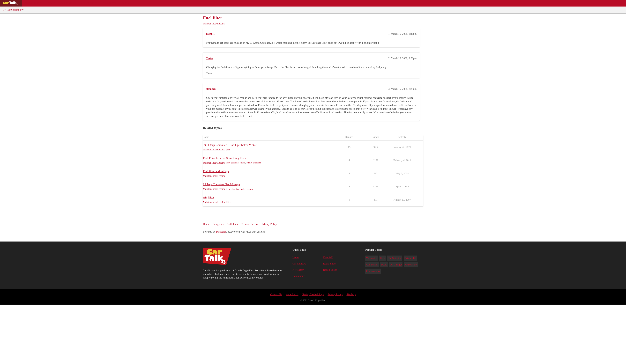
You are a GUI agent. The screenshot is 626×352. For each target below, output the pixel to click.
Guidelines (232, 224)
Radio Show (329, 263)
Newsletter (298, 269)
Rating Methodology (313, 294)
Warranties (371, 258)
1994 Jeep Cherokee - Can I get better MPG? (229, 145)
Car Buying (372, 264)
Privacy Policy (269, 224)
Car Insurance (373, 271)
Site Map (351, 294)
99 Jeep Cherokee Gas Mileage (221, 184)
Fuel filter (212, 17)
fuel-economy (246, 189)
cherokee (257, 162)
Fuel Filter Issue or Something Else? (224, 158)
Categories (218, 224)
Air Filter (208, 197)
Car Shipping (395, 258)
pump (249, 162)
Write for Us (292, 294)
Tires (382, 258)
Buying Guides (34, 3)
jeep (228, 149)
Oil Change (396, 264)
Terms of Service (250, 224)
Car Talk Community (12, 9)
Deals (51, 3)
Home (206, 224)
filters (242, 162)
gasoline (234, 162)
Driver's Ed (410, 258)
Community (109, 3)
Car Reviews (68, 3)
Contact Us (276, 294)
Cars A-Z (127, 3)
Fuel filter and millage (216, 171)
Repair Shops (89, 3)
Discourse (221, 231)
